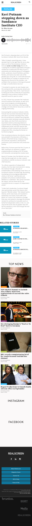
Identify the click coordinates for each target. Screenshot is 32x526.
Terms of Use (16, 482)
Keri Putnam (6, 215)
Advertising (16, 479)
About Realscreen (16, 468)
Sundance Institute (15, 215)
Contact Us (16, 475)
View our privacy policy (25, 493)
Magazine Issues (16, 472)
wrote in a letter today (13, 66)
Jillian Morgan (8, 28)
